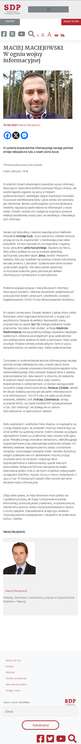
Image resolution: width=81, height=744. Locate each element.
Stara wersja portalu (16, 684)
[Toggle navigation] (48, 9)
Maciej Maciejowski (29, 125)
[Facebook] (7, 135)
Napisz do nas (13, 660)
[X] (16, 135)
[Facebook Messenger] (24, 135)
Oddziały (10, 672)
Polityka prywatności (16, 678)
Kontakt (10, 666)
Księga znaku (13, 690)
